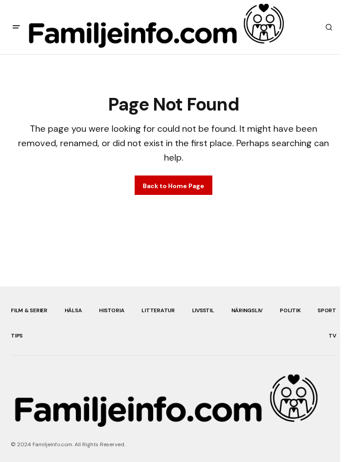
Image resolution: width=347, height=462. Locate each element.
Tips (17, 335)
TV (332, 335)
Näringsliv (247, 310)
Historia (111, 310)
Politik (290, 310)
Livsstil (203, 310)
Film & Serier (29, 310)
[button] (16, 27)
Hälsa (73, 310)
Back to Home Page (173, 186)
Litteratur (158, 310)
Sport (327, 310)
